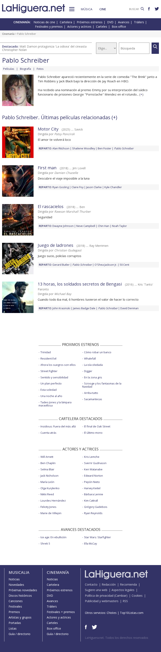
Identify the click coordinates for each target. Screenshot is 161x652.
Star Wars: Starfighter (97, 537)
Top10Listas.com (131, 613)
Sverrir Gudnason (95, 463)
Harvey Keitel (92, 488)
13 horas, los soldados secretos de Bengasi (80, 284)
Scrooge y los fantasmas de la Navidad (101, 385)
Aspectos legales (123, 590)
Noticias (14, 579)
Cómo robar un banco (97, 352)
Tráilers (139, 22)
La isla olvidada (93, 365)
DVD (110, 22)
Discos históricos (20, 596)
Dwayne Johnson (63, 226)
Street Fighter (48, 371)
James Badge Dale (84, 308)
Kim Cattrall (91, 500)
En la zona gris (93, 377)
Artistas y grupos (20, 617)
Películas (8, 69)
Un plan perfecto (51, 383)
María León (47, 482)
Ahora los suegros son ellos (58, 365)
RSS (125, 601)
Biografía (25, 69)
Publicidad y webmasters (101, 601)
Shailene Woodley (83, 148)
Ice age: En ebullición (53, 537)
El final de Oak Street (97, 426)
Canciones (16, 601)
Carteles (101, 26)
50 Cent (124, 264)
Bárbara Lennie (93, 494)
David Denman (129, 308)
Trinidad (45, 352)
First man (47, 168)
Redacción (109, 584)
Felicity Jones (48, 507)
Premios (14, 612)
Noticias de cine (44, 22)
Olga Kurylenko (50, 488)
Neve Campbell (85, 226)
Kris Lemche (91, 457)
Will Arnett (46, 457)
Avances (123, 22)
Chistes (112, 613)
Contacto (91, 584)
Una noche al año (51, 396)
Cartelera (66, 22)
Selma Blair (47, 469)
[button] (71, 9)
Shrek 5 (45, 543)
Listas (13, 628)
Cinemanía (8, 34)
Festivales (15, 606)
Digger (88, 371)
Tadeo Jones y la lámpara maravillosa (55, 403)
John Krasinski (61, 308)
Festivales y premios (49, 26)
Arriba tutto (91, 393)
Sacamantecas (93, 399)
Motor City (48, 129)
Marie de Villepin (50, 513)
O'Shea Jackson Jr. (106, 264)
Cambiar (120, 596)
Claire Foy (77, 187)
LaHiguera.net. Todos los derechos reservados (116, 638)
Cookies (137, 596)
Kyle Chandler (113, 187)
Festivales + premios (61, 612)
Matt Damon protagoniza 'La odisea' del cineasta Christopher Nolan (44, 48)
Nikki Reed (47, 494)
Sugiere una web (96, 590)
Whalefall (90, 358)
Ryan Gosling (60, 187)
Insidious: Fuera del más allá (58, 426)
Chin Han (103, 226)
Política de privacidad (99, 596)
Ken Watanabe (93, 469)
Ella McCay (90, 543)
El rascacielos (51, 206)
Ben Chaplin (48, 463)
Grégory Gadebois (95, 507)
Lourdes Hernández (53, 500)
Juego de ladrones (55, 245)
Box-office (119, 26)
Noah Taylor (119, 226)
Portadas (15, 623)
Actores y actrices (79, 26)
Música (86, 9)
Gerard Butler (61, 264)
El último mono (93, 433)
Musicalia (19, 572)
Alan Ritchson (60, 148)
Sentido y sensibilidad (54, 377)
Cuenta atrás (48, 433)
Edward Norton (93, 475)
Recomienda (128, 584)
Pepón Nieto (92, 482)
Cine (102, 9)
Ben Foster (104, 148)
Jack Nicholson (49, 475)
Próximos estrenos (90, 22)
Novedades (16, 585)
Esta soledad (48, 390)
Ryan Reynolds (93, 513)
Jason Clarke (94, 187)
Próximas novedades (23, 590)
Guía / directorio (19, 634)
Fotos (40, 69)
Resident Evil (48, 358)
